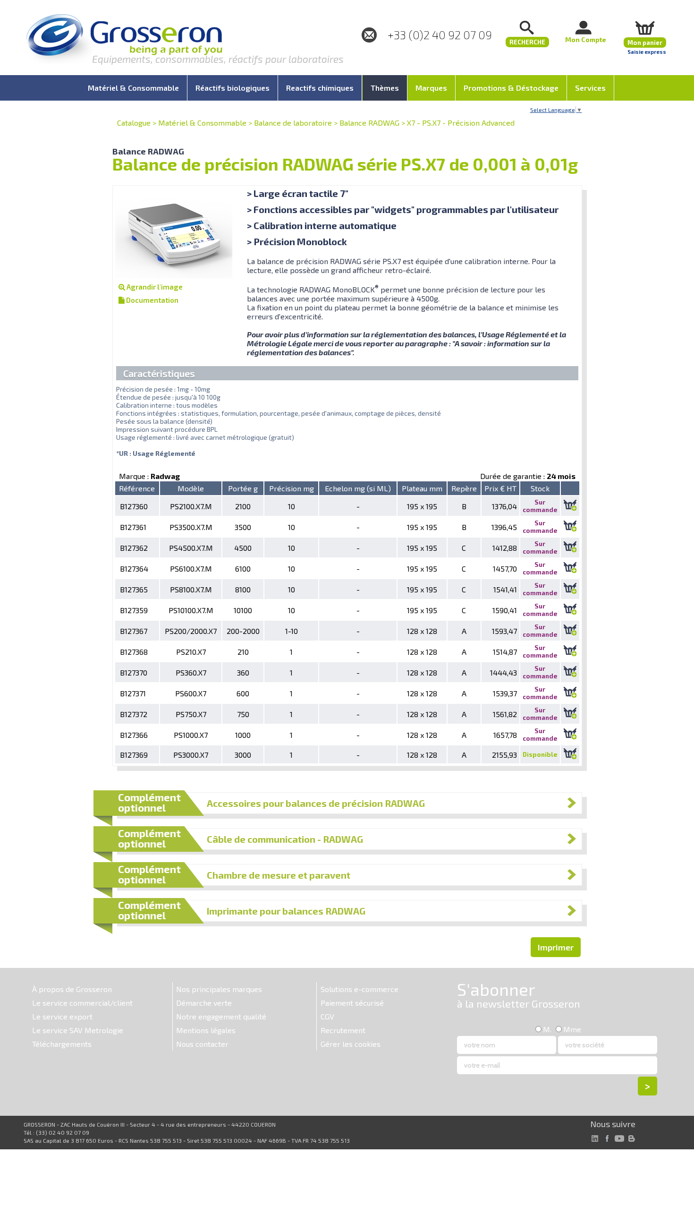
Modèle (191, 488)
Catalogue (134, 122)
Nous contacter (202, 1043)
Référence (137, 488)
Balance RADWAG (369, 122)
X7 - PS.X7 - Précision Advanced (461, 122)
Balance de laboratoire (293, 122)
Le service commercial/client (82, 1002)
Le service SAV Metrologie (77, 1030)
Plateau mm (422, 488)
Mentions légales (206, 1030)
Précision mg (291, 488)
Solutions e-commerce (359, 988)
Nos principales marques (219, 988)
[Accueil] (124, 40)
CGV (327, 1016)
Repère (464, 488)
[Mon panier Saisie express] (645, 27)
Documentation (151, 300)
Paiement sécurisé (352, 1002)
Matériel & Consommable (202, 122)
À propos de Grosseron (72, 988)
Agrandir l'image (154, 286)
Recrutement (343, 1030)
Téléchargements (62, 1043)
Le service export (62, 1016)
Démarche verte (204, 1002)
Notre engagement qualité (221, 1016)
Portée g (243, 488)
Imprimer (556, 947)
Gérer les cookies (351, 1043)
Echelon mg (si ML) (358, 488)
